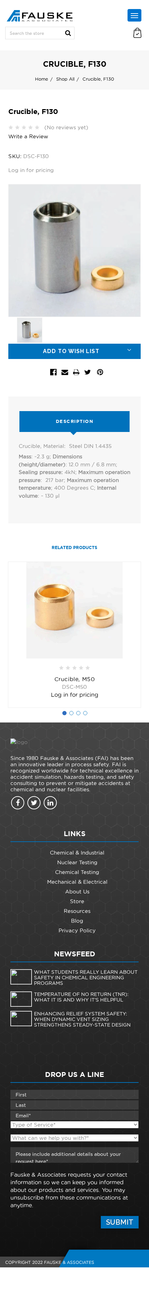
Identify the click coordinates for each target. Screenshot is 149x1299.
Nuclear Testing (77, 862)
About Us (77, 891)
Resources (77, 911)
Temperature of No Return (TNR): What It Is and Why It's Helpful (81, 997)
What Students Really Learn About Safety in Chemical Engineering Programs (86, 977)
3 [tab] (78, 713)
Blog (77, 921)
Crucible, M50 (74, 679)
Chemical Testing (77, 872)
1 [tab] (64, 713)
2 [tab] (71, 713)
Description (75, 421)
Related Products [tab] (74, 547)
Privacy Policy (77, 930)
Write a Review (28, 136)
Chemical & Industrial (77, 853)
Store (77, 901)
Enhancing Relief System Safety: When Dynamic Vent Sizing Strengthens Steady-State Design (82, 1019)
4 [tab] (85, 713)
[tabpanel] (74, 635)
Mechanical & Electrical (77, 882)
